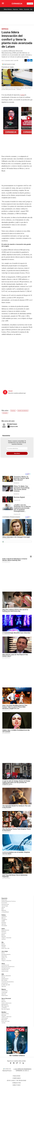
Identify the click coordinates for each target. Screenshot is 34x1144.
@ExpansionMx (14, 426)
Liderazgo (4, 992)
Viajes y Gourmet (6, 937)
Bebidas (4, 1015)
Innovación (5, 413)
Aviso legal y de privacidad (16, 1080)
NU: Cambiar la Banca (17, 1055)
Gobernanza (5, 978)
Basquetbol (5, 1004)
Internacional (5, 904)
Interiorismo (5, 971)
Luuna (22, 95)
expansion (24, 1063)
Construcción (5, 965)
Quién (3, 928)
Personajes (5, 1018)
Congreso (4, 919)
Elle (3, 942)
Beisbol (4, 1001)
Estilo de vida (5, 948)
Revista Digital (30, 3)
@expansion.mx (17, 1063)
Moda (3, 934)
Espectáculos (5, 930)
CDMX (3, 921)
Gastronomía (5, 1013)
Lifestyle (4, 1007)
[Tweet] (26, 60)
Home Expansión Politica (9, 901)
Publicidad (16, 1076)
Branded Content (12, 424)
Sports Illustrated (6, 998)
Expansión (4, 898)
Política (21, 9)
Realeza (4, 931)
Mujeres (4, 910)
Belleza (4, 936)
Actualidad (5, 990)
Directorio (16, 1085)
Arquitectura (5, 969)
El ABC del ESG (6, 984)
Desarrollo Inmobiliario (8, 966)
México (4, 918)
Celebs (4, 946)
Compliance (17, 1078)
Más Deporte (5, 1006)
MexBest (4, 1012)
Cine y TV (4, 957)
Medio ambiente (6, 975)
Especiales (5, 995)
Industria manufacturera (23, 410)
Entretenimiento (6, 954)
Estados (4, 922)
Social (3, 977)
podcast (10, 391)
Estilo (3, 953)
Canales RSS (16, 1082)
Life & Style (5, 951)
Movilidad (4, 980)
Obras (3, 907)
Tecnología (5, 905)
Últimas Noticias (8, 9)
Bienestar (4, 1019)
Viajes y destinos (6, 1016)
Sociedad (4, 925)
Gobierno (4, 916)
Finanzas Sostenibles (8, 981)
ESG (3, 909)
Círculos (4, 933)
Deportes (4, 956)
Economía (26, 9)
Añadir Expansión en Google (9, 64)
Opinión (4, 924)
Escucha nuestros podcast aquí (17, 393)
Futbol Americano (6, 1003)
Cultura (4, 939)
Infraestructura (6, 968)
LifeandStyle (5, 912)
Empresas (15, 9)
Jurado (3, 1022)
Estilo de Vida (5, 1021)
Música (4, 959)
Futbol (3, 1000)
